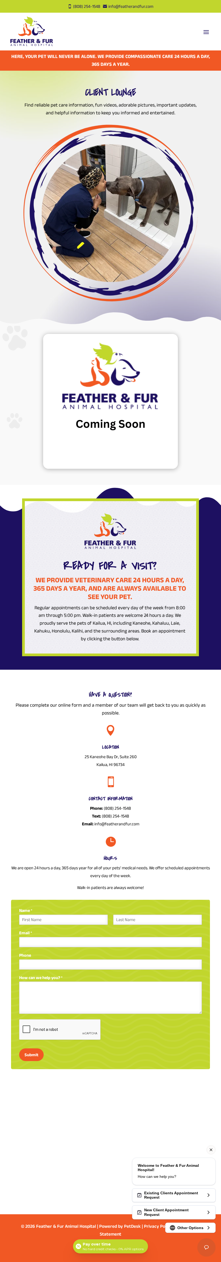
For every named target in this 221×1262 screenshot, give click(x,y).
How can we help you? (41, 977)
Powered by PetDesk (120, 1226)
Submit (31, 1054)
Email (25, 933)
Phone (25, 955)
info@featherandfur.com (116, 824)
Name (25, 910)
